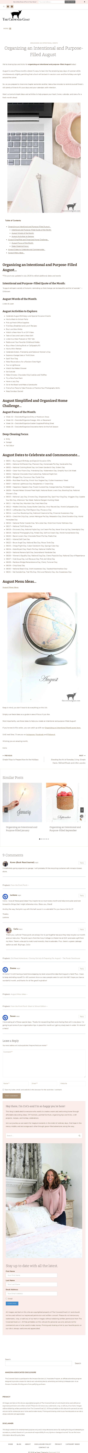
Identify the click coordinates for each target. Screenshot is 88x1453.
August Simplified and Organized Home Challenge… (28, 240)
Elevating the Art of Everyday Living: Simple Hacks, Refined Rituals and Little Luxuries (68, 759)
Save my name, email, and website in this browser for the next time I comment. (33, 1090)
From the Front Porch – (20, 885)
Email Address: (12, 1289)
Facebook (40, 734)
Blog (19, 1444)
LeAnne (13, 895)
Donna (13, 968)
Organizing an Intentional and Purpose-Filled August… (29, 226)
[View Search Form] (4, 6)
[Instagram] (12, 6)
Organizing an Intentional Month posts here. (63, 728)
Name (6, 1083)
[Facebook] (8, 6)
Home (10, 1444)
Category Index (73, 1444)
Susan (13, 1016)
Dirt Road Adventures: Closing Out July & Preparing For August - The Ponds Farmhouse (45, 958)
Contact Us (44, 1447)
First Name (10, 1271)
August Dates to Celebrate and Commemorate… (26, 249)
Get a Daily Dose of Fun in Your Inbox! (24, 2)
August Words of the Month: (23, 233)
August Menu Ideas (10, 587)
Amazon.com (69, 1381)
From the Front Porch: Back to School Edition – (29, 1006)
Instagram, (30, 734)
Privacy (58, 1444)
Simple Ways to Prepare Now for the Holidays (21, 758)
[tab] (39, 839)
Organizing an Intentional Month (44, 43)
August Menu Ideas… (16, 253)
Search (8, 1359)
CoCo (16, 929)
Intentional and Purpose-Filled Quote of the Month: (31, 230)
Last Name (10, 1280)
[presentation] (22, 802)
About (28, 1444)
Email (34, 1083)
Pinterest (51, 734)
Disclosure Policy (43, 1444)
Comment (7, 1052)
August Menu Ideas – (19, 994)
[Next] (82, 810)
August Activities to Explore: (23, 236)
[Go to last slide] (6, 810)
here (23, 1435)
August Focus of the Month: (22, 243)
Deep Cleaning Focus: (20, 246)
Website (63, 1083)
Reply (82, 863)
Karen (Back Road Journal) (22, 862)
